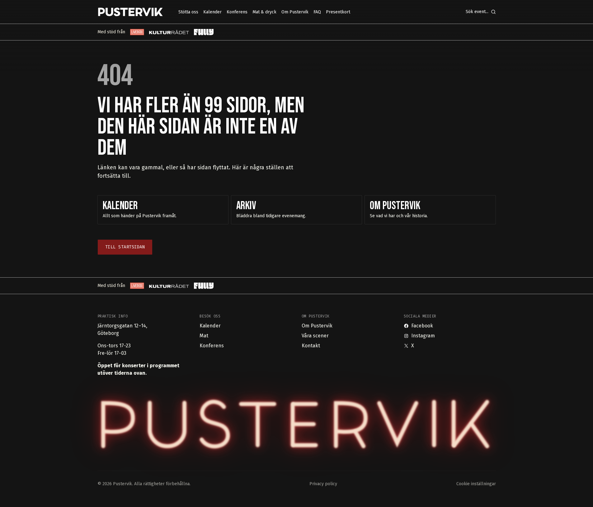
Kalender (210, 326)
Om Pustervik (317, 326)
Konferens (212, 346)
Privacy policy (323, 483)
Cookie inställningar (476, 483)
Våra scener (315, 336)
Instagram (423, 336)
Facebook (422, 326)
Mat (204, 336)
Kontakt (311, 346)
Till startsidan (125, 247)
